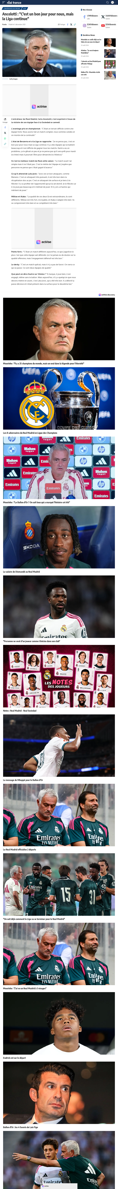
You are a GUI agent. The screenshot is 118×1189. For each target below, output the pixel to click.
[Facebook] (90, 17)
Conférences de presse (12, 8)
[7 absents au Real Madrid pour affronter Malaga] (110, 64)
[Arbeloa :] (110, 53)
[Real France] (15, 2)
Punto (4, 24)
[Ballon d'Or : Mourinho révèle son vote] (110, 75)
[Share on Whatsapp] (5, 138)
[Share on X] (71, 24)
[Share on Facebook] (67, 24)
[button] (4, 2)
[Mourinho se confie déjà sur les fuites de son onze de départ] (110, 42)
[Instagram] (90, 26)
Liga (24, 8)
